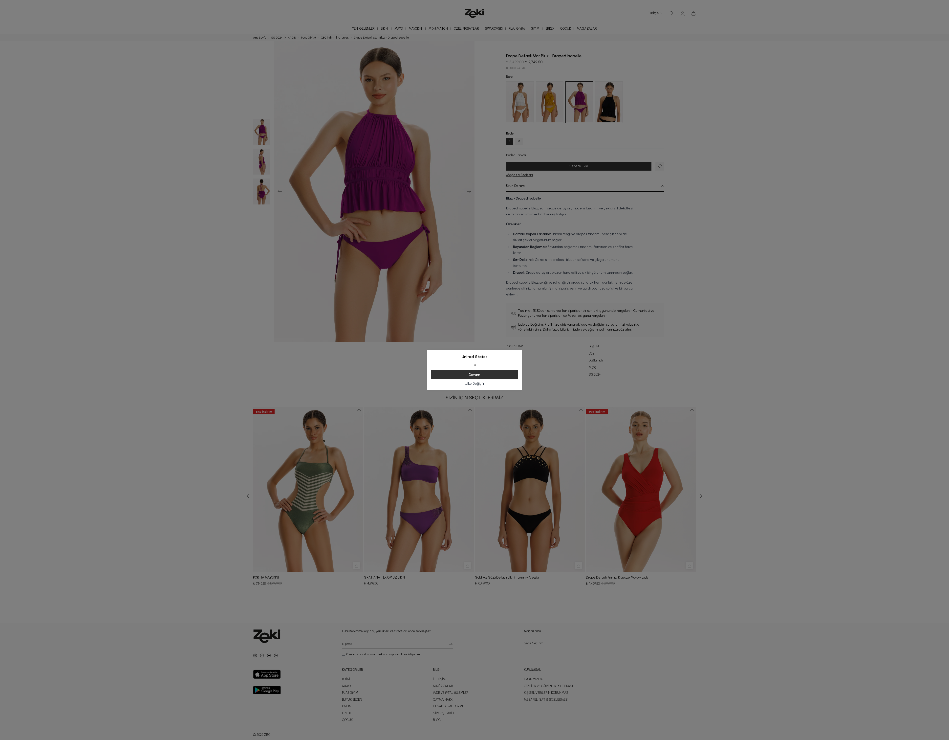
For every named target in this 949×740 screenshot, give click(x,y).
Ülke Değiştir (474, 383)
